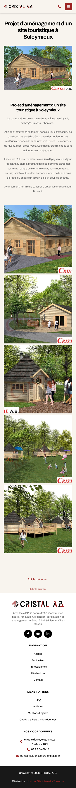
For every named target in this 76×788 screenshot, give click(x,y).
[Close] (72, 4)
